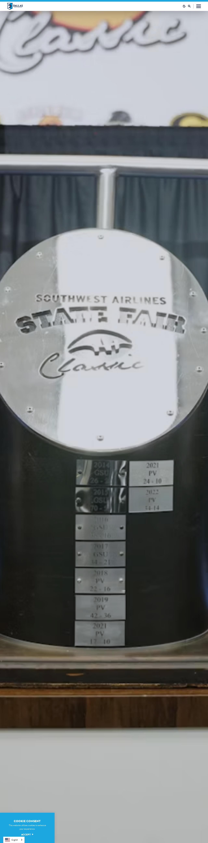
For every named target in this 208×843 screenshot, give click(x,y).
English (15, 839)
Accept (26, 834)
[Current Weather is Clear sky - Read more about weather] (184, 6)
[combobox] (14, 840)
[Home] (15, 6)
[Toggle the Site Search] (191, 6)
